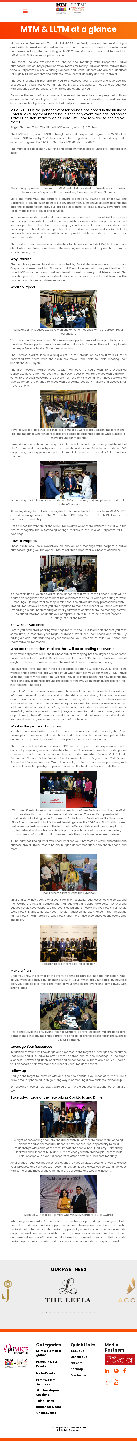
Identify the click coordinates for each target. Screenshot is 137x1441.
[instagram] (109, 1383)
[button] (42, 1312)
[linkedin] (109, 1372)
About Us (77, 1351)
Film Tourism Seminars (45, 1382)
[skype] (126, 1372)
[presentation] (67, 1308)
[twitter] (118, 1372)
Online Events (46, 1413)
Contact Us (79, 1357)
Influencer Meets (48, 1407)
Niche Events (45, 1373)
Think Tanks (45, 1401)
